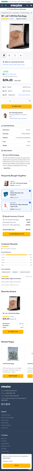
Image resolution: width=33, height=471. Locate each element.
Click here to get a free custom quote (14, 64)
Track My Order (5, 415)
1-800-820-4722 (10, 393)
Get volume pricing (24, 95)
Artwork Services (6, 425)
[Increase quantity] (9, 101)
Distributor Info (5, 446)
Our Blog (3, 441)
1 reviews (11, 316)
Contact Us (4, 428)
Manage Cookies (8, 461)
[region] (16, 36)
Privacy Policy (5, 451)
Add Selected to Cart (17, 234)
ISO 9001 (3, 448)
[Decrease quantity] (2, 101)
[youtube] (4, 404)
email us (24, 118)
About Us (4, 438)
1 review (11, 19)
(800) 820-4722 (16, 118)
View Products (13, 376)
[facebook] (9, 404)
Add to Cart (17, 106)
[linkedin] (2, 404)
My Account (4, 420)
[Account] (27, 5)
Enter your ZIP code (10, 74)
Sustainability (5, 443)
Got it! (16, 465)
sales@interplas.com (11, 390)
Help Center (4, 422)
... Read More (6, 168)
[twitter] (7, 404)
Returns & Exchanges (7, 417)
